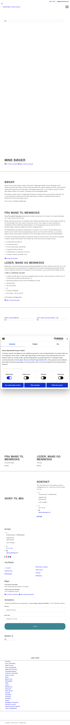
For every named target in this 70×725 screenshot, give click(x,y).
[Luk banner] (67, 338)
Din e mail (7, 615)
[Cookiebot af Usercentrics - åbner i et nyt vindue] (55, 338)
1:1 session (8, 568)
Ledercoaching (8, 571)
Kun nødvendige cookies (13, 385)
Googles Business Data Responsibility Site (32, 360)
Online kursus (39, 570)
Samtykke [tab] (12, 344)
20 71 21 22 (52, 1)
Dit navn (7, 606)
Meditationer (39, 576)
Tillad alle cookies (57, 385)
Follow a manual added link (12, 318)
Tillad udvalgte (35, 385)
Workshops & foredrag (41, 567)
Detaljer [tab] (35, 344)
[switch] (26, 377)
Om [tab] (58, 344)
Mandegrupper (8, 574)
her (22, 368)
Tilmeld (35, 626)
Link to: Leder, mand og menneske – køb (47, 318)
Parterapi (38, 573)
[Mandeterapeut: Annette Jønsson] (10, 7)
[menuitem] (52, 1)
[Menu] (66, 7)
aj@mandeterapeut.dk (63, 1)
